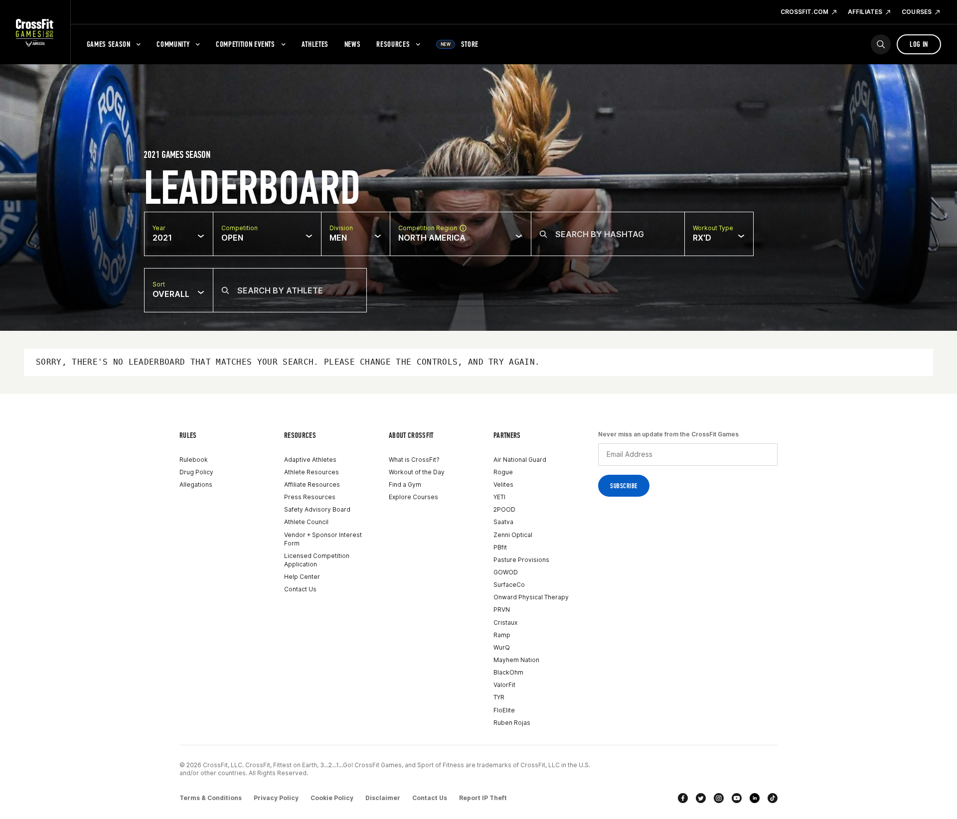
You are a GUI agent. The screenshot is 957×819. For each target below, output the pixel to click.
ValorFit (504, 684)
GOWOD (505, 572)
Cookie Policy (332, 798)
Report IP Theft (483, 798)
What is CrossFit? (414, 459)
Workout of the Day (417, 472)
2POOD (504, 509)
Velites (503, 484)
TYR (498, 697)
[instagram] (719, 798)
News (352, 44)
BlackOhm (508, 672)
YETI (499, 497)
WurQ (501, 647)
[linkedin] (755, 798)
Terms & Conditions (210, 798)
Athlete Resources (311, 472)
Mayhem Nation (516, 660)
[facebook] (683, 798)
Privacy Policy (276, 798)
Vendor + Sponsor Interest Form (323, 539)
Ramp (501, 635)
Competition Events (245, 44)
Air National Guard (519, 459)
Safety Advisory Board (317, 509)
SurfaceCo (509, 584)
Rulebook (193, 459)
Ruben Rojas (511, 722)
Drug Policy (196, 472)
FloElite (504, 710)
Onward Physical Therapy (531, 597)
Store (459, 44)
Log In (919, 44)
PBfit (500, 547)
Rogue (503, 472)
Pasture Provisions (521, 559)
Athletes (315, 44)
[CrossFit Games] (35, 32)
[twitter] (701, 798)
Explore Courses (413, 497)
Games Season (109, 44)
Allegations (195, 484)
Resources (393, 44)
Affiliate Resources (312, 484)
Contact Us (300, 589)
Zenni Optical (512, 535)
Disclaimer (382, 798)
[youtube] (737, 798)
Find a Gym (405, 484)
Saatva (503, 522)
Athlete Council (306, 522)
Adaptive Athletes (310, 459)
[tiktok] (773, 798)
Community (173, 44)
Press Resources (309, 497)
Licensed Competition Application (316, 560)
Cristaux (505, 622)
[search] (881, 44)
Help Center (302, 576)
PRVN (501, 609)
